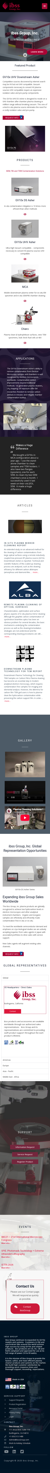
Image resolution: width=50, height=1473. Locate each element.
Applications (25, 358)
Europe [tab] (6, 1065)
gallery (25, 740)
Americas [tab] (7, 1060)
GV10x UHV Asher (25, 242)
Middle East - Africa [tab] (11, 1077)
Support (25, 1132)
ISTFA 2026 (7, 1264)
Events (25, 1226)
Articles (25, 505)
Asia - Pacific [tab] (8, 1071)
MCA (25, 286)
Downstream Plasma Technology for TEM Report (23, 670)
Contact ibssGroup (25, 1308)
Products (25, 160)
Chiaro (25, 328)
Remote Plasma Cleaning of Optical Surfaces (23, 605)
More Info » (5, 1243)
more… (36, 572)
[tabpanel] (25, 1019)
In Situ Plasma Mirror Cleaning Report (19, 544)
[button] (4, 416)
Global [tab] (5, 978)
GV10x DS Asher (25, 200)
